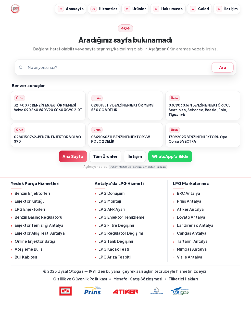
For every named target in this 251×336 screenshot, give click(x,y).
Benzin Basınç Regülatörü (38, 217)
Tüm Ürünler (105, 156)
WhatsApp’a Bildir (170, 156)
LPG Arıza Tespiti (115, 257)
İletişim (134, 156)
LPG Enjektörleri (30, 209)
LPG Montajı (110, 201)
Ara (222, 67)
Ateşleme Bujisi (29, 249)
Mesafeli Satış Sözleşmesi (138, 278)
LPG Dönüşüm (112, 193)
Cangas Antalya (191, 233)
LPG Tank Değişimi (116, 241)
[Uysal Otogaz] (15, 9)
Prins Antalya (189, 201)
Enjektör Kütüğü (30, 201)
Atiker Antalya (190, 209)
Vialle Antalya (189, 257)
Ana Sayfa (73, 156)
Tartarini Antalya (192, 241)
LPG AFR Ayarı (112, 209)
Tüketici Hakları (183, 278)
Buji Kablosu (26, 257)
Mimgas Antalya (192, 249)
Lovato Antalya (191, 217)
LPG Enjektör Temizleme (122, 217)
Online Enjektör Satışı (35, 241)
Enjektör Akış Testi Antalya (40, 233)
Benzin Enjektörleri (32, 193)
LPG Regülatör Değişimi (121, 233)
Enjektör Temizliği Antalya (39, 225)
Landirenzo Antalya (195, 225)
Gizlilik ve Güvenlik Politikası (80, 278)
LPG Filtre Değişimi (116, 225)
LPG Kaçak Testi (114, 249)
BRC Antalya (188, 193)
